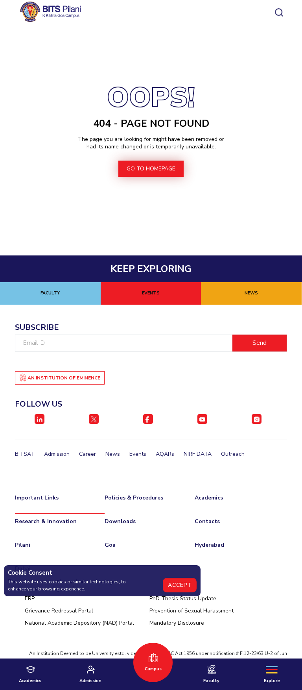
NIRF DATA (198, 454)
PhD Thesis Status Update (182, 598)
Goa (110, 545)
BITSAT (25, 454)
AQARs (165, 454)
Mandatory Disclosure (176, 623)
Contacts (207, 521)
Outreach (233, 454)
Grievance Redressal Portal (59, 610)
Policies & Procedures (134, 497)
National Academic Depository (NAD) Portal (79, 623)
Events (137, 454)
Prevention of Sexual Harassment (191, 610)
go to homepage (151, 168)
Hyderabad (209, 545)
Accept (180, 585)
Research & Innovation (46, 521)
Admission (57, 454)
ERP (30, 598)
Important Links (37, 497)
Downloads (120, 521)
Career (87, 454)
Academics (209, 497)
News (112, 454)
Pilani (22, 545)
